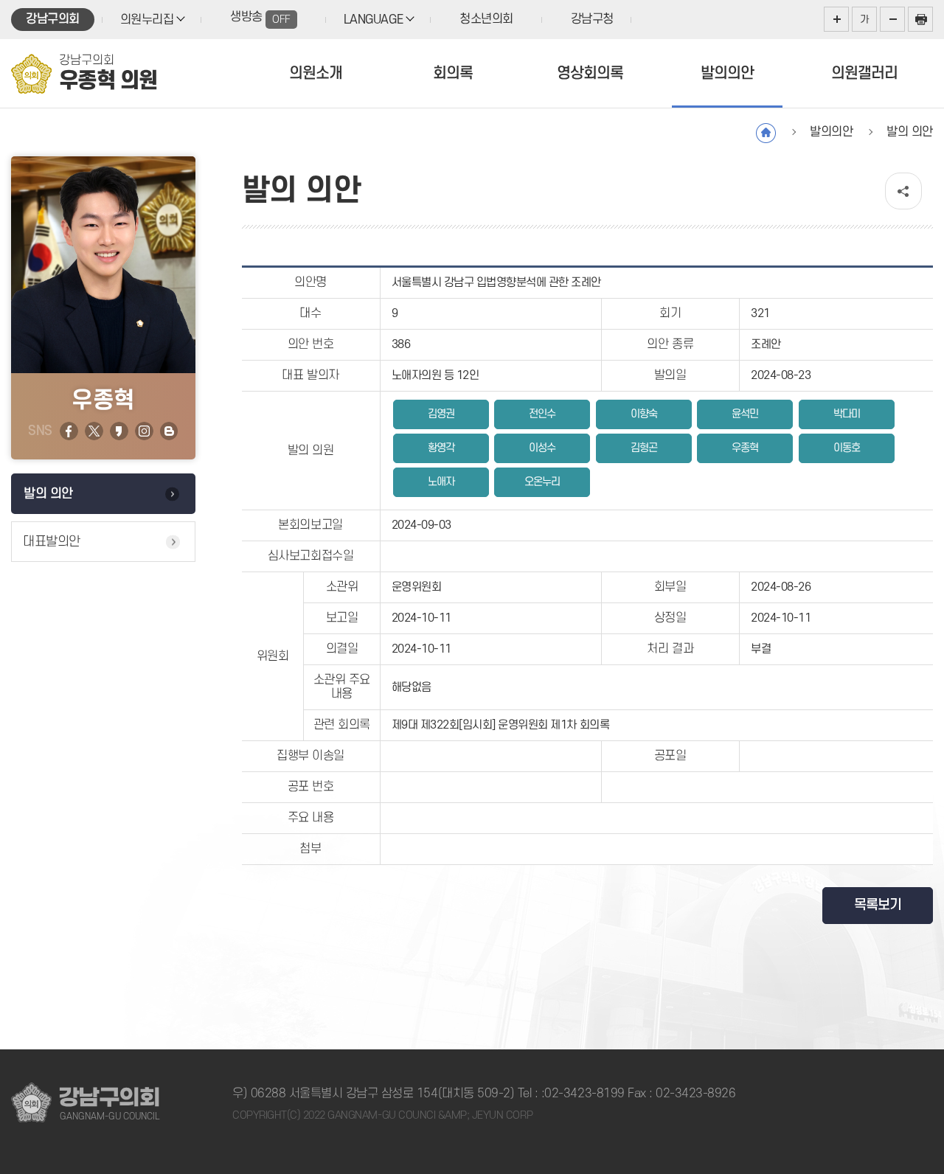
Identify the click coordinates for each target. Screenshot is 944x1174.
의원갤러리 (864, 73)
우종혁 (745, 448)
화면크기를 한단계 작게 (892, 19)
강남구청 (592, 19)
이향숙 (644, 414)
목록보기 (877, 905)
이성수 (542, 448)
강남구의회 (53, 19)
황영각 (441, 448)
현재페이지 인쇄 (920, 19)
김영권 (441, 414)
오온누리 (542, 482)
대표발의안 (51, 542)
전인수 (542, 414)
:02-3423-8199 (583, 1093)
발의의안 (727, 73)
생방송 (260, 18)
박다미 (846, 414)
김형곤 (644, 448)
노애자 (441, 482)
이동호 (846, 448)
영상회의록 (590, 73)
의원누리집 (147, 20)
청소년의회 (486, 19)
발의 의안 (48, 494)
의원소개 (315, 73)
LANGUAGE (373, 20)
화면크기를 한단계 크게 (836, 19)
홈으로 (766, 133)
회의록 (453, 73)
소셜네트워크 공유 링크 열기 (903, 191)
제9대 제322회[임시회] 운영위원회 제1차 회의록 (501, 725)
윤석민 (745, 414)
